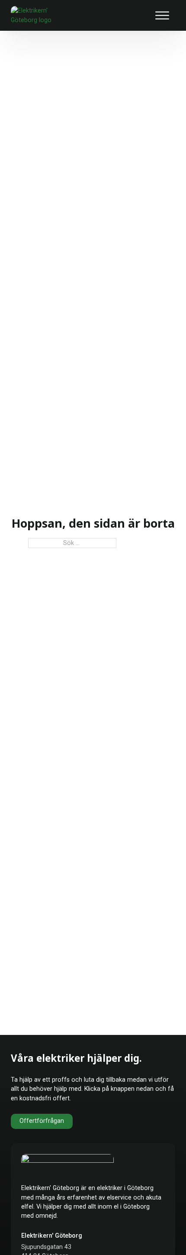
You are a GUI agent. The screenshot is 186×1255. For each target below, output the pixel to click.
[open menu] (162, 15)
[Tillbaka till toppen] (159, 1232)
